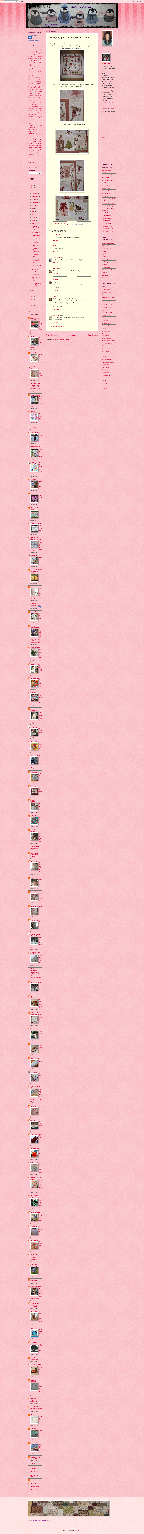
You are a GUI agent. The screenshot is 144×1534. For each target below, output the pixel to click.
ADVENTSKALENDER (36, 1409)
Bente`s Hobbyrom (35, 892)
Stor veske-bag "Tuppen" (40, 806)
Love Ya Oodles (33, 89)
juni (33, 211)
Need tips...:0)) (34, 1281)
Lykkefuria (33, 1311)
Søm (35, 139)
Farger (29, 64)
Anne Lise (56, 268)
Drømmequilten (35, 920)
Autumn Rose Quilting (108, 175)
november (35, 196)
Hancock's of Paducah (108, 203)
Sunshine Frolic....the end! (35, 227)
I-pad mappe (37, 75)
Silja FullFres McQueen (34, 1476)
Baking (33, 53)
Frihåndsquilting (33, 66)
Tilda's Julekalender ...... (40, 897)
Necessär (40, 355)
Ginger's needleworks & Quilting (108, 199)
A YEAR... (40, 1075)
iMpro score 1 (40, 819)
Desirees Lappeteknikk (34, 627)
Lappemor (104, 256)
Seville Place (35, 118)
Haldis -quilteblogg (36, 1134)
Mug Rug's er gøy (36, 238)
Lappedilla (105, 275)
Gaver (40, 68)
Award (29, 53)
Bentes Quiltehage (35, 648)
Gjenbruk (40, 70)
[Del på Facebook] (81, 224)
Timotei (32, 412)
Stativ (29, 123)
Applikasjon (38, 51)
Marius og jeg (40, 1229)
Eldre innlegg (93, 335)
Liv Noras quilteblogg (33, 969)
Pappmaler (35, 106)
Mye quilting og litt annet (36, 1178)
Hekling (40, 72)
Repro (29, 112)
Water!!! (40, 922)
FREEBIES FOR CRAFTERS (35, 447)
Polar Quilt (105, 272)
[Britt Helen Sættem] (30, 38)
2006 (32, 306)
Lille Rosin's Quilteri (34, 1196)
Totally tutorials (106, 375)
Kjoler (37, 81)
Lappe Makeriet (35, 1212)
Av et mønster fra (40, 1331)
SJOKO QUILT (35, 786)
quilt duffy (33, 1120)
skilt (41, 120)
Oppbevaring (31, 101)
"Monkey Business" (40, 1419)
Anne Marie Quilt (35, 523)
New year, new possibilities (40, 374)
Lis (54, 296)
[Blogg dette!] (78, 224)
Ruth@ (32, 1464)
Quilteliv (104, 251)
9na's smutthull (35, 846)
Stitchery (30, 125)
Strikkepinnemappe (33, 129)
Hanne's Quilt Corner (34, 367)
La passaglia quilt (40, 745)
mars (33, 220)
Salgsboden (105, 137)
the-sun (32, 426)
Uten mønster (40, 1017)
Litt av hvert (105, 318)
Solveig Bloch (57, 315)
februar (34, 223)
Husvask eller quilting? (35, 270)
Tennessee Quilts (106, 223)
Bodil (54, 246)
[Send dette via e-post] (76, 224)
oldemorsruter (39, 99)
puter (41, 110)
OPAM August (40, 776)
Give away (32, 70)
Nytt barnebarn (40, 1061)
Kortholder (39, 83)
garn (36, 68)
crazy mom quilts (35, 587)
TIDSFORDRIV (35, 1058)
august (34, 205)
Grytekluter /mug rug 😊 (40, 1049)
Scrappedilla (34, 1443)
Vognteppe (31, 154)
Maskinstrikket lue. (40, 1347)
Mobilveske (31, 95)
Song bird (40, 558)
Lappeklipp (33, 353)
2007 (32, 303)
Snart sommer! (34, 1306)
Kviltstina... (33, 1280)
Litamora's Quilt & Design (36, 508)
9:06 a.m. (55, 322)
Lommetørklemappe (107, 326)
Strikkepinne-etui (106, 359)
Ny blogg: (33, 856)
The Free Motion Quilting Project (35, 384)
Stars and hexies (40, 1124)
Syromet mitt (31, 137)
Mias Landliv (34, 861)
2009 (32, 297)
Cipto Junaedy (40, 1033)
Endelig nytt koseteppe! (40, 683)
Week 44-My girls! (40, 882)
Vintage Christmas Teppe (35, 149)
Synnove (55, 279)
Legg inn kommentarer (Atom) (61, 339)
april (33, 217)
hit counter (31, 162)
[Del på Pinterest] (83, 224)
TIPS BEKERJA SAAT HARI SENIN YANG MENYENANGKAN (35, 974)
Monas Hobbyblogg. (36, 906)
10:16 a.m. (56, 290)
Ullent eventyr (34, 1226)
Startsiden (72, 335)
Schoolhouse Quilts (107, 218)
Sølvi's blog (33, 612)
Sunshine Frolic (32, 135)
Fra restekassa (35, 245)
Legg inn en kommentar (57, 326)
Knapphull (30, 83)
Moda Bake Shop (35, 1472)
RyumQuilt (33, 727)
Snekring (30, 121)
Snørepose (36, 121)
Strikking (31, 133)
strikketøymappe (32, 131)
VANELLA (33, 1254)
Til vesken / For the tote (40, 837)
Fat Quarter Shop (106, 193)
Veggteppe (31, 147)
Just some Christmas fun (40, 528)
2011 (32, 191)
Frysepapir (31, 68)
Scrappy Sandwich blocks (40, 454)
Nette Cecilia (56, 257)
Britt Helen (107, 63)
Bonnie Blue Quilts (107, 180)
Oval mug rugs (106, 331)
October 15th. (34, 1401)
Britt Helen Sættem (32, 35)
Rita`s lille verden (35, 1358)
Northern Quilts (35, 395)
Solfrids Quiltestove (107, 246)
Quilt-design (105, 262)
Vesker (40, 147)
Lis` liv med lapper (35, 982)
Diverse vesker (106, 295)
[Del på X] (80, 224)
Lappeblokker (105, 310)
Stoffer (40, 125)
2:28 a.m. (55, 240)
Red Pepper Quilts (35, 463)
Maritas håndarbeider (34, 997)
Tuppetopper (40, 496)
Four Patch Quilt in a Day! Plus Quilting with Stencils (35, 388)
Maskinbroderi (32, 93)
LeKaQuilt (33, 556)
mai (33, 214)
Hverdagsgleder (57, 235)
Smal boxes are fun (40, 483)
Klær (40, 81)
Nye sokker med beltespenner (40, 1203)
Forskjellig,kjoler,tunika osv (108, 298)
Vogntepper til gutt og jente (40, 1168)
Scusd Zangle (34, 848)
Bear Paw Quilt (106, 177)
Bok (37, 55)
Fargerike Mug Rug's (36, 255)
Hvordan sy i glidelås (107, 304)
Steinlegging (39, 123)
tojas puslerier (34, 1240)
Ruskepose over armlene (108, 343)
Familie (40, 62)
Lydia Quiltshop (106, 248)
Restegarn (40, 112)
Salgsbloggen (31, 116)
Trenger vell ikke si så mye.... (36, 266)
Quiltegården (34, 1162)
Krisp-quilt (33, 1072)
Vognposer (39, 153)
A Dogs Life (32, 49)
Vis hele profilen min (107, 103)
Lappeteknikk (34, 87)
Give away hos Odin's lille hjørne (36, 278)
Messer (40, 93)
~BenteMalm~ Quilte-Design (34, 854)
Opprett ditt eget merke (33, 40)
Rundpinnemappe (106, 338)
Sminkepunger (36, 235)
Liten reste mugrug (40, 790)
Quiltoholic (33, 692)
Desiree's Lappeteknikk (108, 243)
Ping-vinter (34, 108)
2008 (32, 300)
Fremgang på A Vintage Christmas (36, 249)
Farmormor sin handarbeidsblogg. (35, 1343)
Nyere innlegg (51, 335)
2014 (32, 182)
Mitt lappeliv (34, 1483)
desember (35, 193)
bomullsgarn (31, 56)
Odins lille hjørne (35, 1429)
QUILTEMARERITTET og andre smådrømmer (36, 571)
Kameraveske (31, 81)
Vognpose (104, 383)
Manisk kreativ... (35, 1487)
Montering (36, 95)
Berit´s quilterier (35, 741)
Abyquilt (33, 480)
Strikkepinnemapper (40, 415)
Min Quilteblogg (34, 1458)
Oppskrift (40, 101)
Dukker (35, 62)
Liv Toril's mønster (107, 323)
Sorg (41, 121)
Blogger (79, 1530)
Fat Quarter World (107, 196)
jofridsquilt (33, 772)
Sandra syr (39, 116)
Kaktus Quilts (105, 278)
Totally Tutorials (35, 755)
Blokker (34, 55)
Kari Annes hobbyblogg (33, 1265)
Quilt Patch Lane (106, 215)
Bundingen (33, 336)
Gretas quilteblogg (35, 1287)
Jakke (36, 77)
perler (29, 108)
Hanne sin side (34, 494)
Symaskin (39, 135)
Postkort (30, 110)
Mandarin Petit (32, 91)
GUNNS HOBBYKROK (34, 1029)
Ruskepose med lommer (108, 341)
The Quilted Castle (107, 226)
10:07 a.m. (56, 273)
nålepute (30, 99)
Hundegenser (31, 73)
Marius (40, 91)
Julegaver (39, 79)
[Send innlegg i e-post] (72, 224)
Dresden (38, 60)
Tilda (41, 143)
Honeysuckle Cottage (107, 206)
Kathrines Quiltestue (107, 270)
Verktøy (36, 147)
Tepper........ (40, 909)
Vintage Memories (33, 151)
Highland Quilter (35, 878)
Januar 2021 (33, 427)
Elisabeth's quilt (35, 664)
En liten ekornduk (40, 616)
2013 (32, 185)
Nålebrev (40, 97)
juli (33, 208)
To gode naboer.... (36, 232)
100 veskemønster (107, 289)
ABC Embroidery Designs (106, 171)
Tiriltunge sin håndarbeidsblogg (35, 538)
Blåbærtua (33, 1415)
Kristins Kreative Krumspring (35, 1365)
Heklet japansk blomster (108, 302)
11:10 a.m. (56, 309)
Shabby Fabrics (106, 221)
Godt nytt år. (40, 1137)
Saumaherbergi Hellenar (35, 319)
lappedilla (33, 604)
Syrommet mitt (38, 137)
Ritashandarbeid (35, 432)
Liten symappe (106, 315)
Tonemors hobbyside (33, 1381)
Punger (36, 110)
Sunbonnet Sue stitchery (108, 362)
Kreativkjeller (34, 1407)
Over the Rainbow (107, 213)
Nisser (34, 97)
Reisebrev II (40, 1446)
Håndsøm (30, 75)
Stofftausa (33, 1480)
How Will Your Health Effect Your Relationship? (35, 1257)
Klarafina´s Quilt (35, 1457)
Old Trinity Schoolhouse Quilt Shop (108, 209)
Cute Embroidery (106, 185)
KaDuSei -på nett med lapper (35, 710)
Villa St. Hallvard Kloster (40, 960)
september (35, 202)
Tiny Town (31, 145)
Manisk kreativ (34, 1148)
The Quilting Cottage (107, 229)
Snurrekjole (40, 435)
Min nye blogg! (34, 1359)
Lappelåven (105, 254)
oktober (34, 199)
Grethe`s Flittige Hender (35, 953)
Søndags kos (40, 1432)
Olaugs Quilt (105, 259)
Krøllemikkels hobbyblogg (34, 1304)
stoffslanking (31, 127)
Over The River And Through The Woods (35, 104)
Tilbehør (37, 143)
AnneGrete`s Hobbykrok (34, 1467)
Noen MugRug (40, 1369)
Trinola (32, 1044)
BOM (40, 55)
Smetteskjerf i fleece (107, 354)
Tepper (40, 139)
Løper (40, 89)
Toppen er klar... (36, 274)
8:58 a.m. (55, 251)
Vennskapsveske (106, 378)
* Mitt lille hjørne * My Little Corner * (36, 935)
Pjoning (40, 108)
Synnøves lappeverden (34, 1399)
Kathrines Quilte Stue (35, 1087)
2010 (32, 294)
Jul (34, 79)
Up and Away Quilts (107, 231)
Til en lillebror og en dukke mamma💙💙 (35, 606)
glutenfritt (30, 72)
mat (38, 93)
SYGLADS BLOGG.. (33, 801)
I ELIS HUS (33, 1328)
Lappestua (104, 264)
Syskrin (30, 139)
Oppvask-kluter (31, 102)
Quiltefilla (33, 816)
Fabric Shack (105, 191)
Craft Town (105, 183)
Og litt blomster (40, 1152)
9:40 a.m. (55, 262)
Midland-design (35, 1490)
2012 (32, 188)
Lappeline (33, 1106)
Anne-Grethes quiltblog (34, 830)
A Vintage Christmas (35, 241)
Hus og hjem (38, 73)
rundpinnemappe (32, 114)
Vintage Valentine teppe (35, 152)
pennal (40, 106)
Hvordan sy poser (106, 307)
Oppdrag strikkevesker (40, 669)
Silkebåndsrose (106, 351)
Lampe (30, 85)
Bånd (36, 56)
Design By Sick (106, 188)
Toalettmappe (38, 145)
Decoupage (34, 58)
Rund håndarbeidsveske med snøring (108, 334)
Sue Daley (39, 133)
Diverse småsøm (106, 292)
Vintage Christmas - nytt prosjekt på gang (37, 284)
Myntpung (105, 328)
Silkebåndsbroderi (32, 120)
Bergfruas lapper (35, 678)
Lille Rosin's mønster (107, 312)
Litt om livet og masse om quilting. (35, 1013)
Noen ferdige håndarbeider (40, 1003)
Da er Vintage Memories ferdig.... (35, 260)
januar (34, 290)
